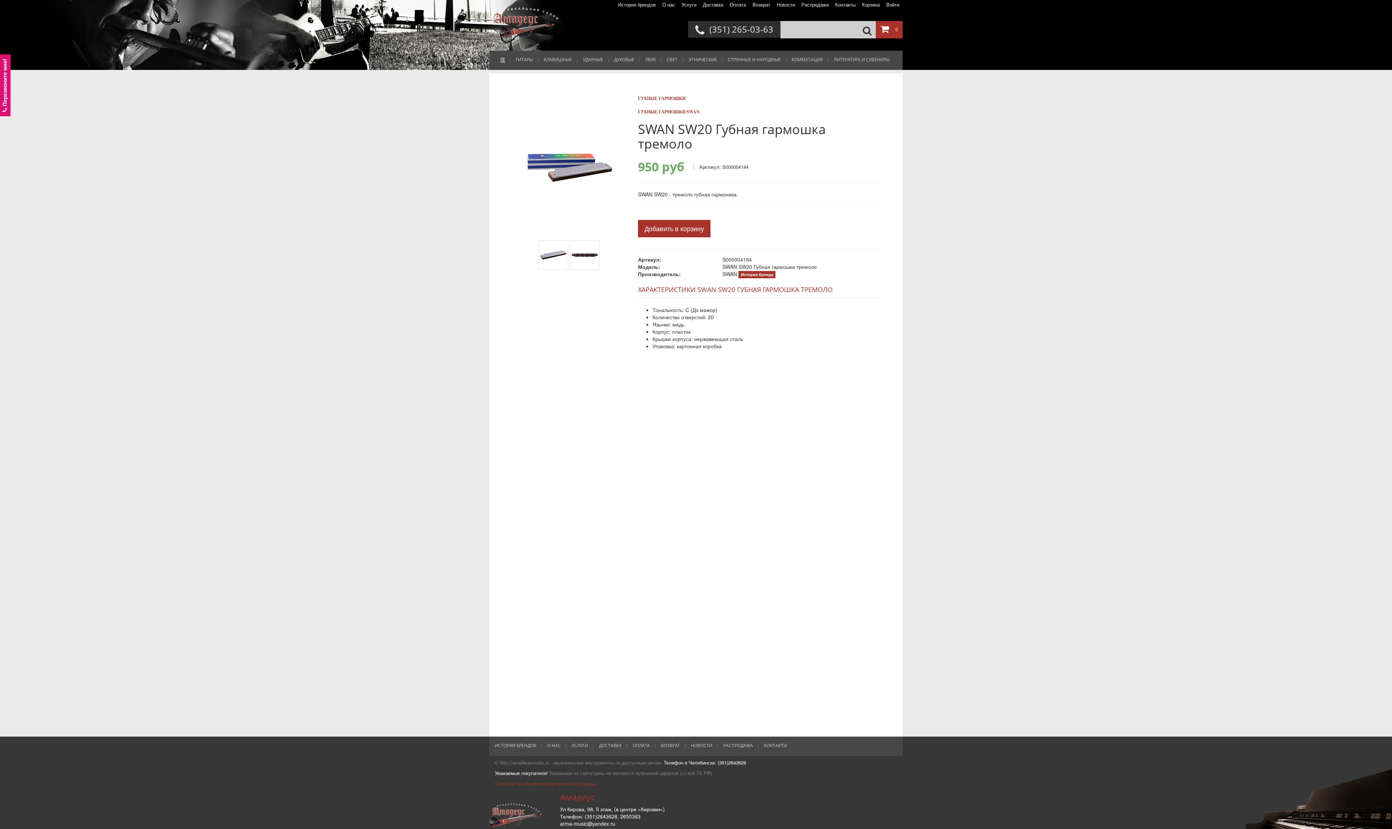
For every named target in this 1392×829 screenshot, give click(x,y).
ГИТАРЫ (524, 60)
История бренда (757, 274)
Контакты (845, 4)
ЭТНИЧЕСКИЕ (702, 60)
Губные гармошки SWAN (669, 112)
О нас (668, 4)
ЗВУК (650, 60)
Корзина (871, 4)
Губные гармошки (661, 98)
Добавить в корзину (674, 228)
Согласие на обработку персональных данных (545, 783)
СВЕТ (672, 60)
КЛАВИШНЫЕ (558, 60)
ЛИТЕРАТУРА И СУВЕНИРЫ (862, 60)
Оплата (738, 4)
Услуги (689, 4)
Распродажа (815, 4)
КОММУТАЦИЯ (807, 60)
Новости (786, 4)
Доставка (713, 4)
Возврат (761, 4)
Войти (892, 4)
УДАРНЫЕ (593, 60)
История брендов (637, 4)
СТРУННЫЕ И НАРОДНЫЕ (754, 60)
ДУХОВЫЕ (624, 60)
